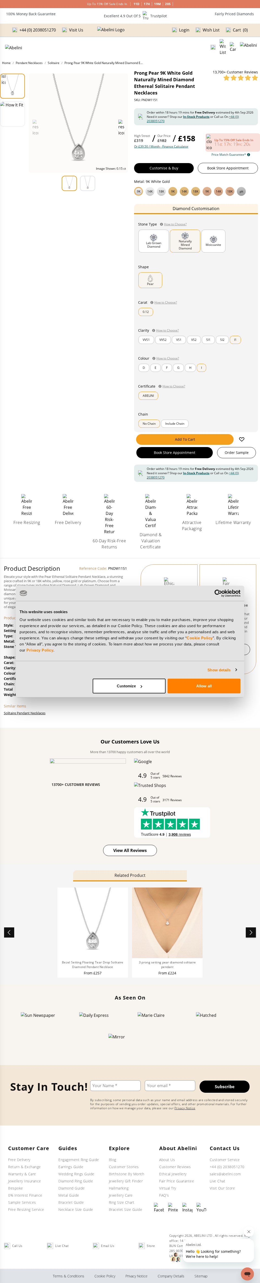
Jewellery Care (121, 1195)
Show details (219, 670)
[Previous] (9, 932)
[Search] (213, 47)
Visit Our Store (222, 1188)
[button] (196, 191)
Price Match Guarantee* (229, 155)
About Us (167, 1159)
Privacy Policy (39, 650)
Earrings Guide (70, 1166)
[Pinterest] (173, 1208)
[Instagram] (187, 1208)
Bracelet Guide (71, 1202)
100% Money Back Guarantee (31, 13)
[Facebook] (159, 1208)
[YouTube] (202, 1208)
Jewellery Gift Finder (126, 1181)
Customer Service (225, 1159)
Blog (112, 1159)
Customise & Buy (164, 168)
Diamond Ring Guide (75, 1181)
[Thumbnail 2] (12, 114)
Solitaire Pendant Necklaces (24, 713)
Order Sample (237, 452)
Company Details (171, 1276)
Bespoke (15, 1188)
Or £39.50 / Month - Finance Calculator (161, 147)
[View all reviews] (240, 78)
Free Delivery (19, 1159)
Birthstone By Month (126, 1173)
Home (6, 63)
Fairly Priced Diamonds (234, 13)
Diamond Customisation (196, 208)
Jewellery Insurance (24, 1181)
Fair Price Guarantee (176, 1181)
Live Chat (217, 1181)
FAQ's (164, 1195)
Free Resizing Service (26, 1209)
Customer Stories (124, 1166)
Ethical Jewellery (173, 1173)
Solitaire (53, 63)
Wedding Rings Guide (76, 1173)
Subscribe (224, 1086)
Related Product (130, 875)
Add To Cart (185, 439)
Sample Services (22, 1202)
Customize (126, 686)
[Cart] (233, 47)
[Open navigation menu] (248, 47)
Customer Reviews (175, 1166)
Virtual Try (167, 1188)
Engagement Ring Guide (78, 1159)
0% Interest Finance (25, 1195)
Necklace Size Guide (75, 1209)
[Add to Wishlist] (242, 439)
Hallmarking (119, 1188)
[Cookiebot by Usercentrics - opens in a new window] (218, 593)
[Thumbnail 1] (12, 86)
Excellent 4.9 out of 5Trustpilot (135, 15)
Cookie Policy (200, 638)
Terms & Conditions (68, 1276)
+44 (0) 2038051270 (227, 1166)
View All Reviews (130, 850)
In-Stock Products (196, 117)
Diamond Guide (71, 1188)
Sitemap (200, 1276)
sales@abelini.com (225, 1173)
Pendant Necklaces (29, 63)
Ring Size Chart (122, 1202)
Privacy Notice (184, 1108)
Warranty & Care (22, 1173)
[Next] (251, 932)
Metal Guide (68, 1195)
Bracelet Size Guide (125, 1209)
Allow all (204, 686)
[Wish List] (223, 47)
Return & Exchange (24, 1166)
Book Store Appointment (228, 168)
